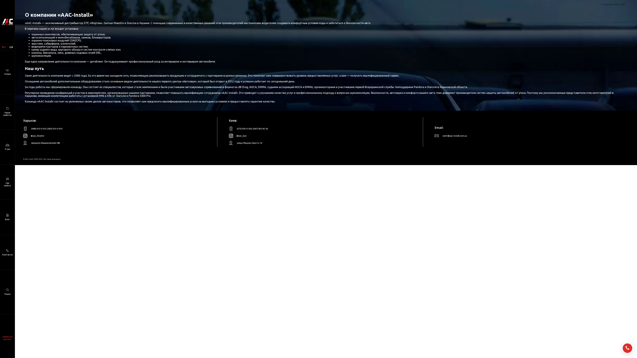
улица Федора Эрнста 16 (249, 143)
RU (3, 47)
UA (11, 47)
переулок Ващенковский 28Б (45, 143)
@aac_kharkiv (37, 136)
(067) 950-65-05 (260, 128)
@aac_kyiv (241, 136)
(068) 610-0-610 (38, 128)
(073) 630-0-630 (244, 128)
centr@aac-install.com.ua (455, 136)
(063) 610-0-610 (54, 128)
